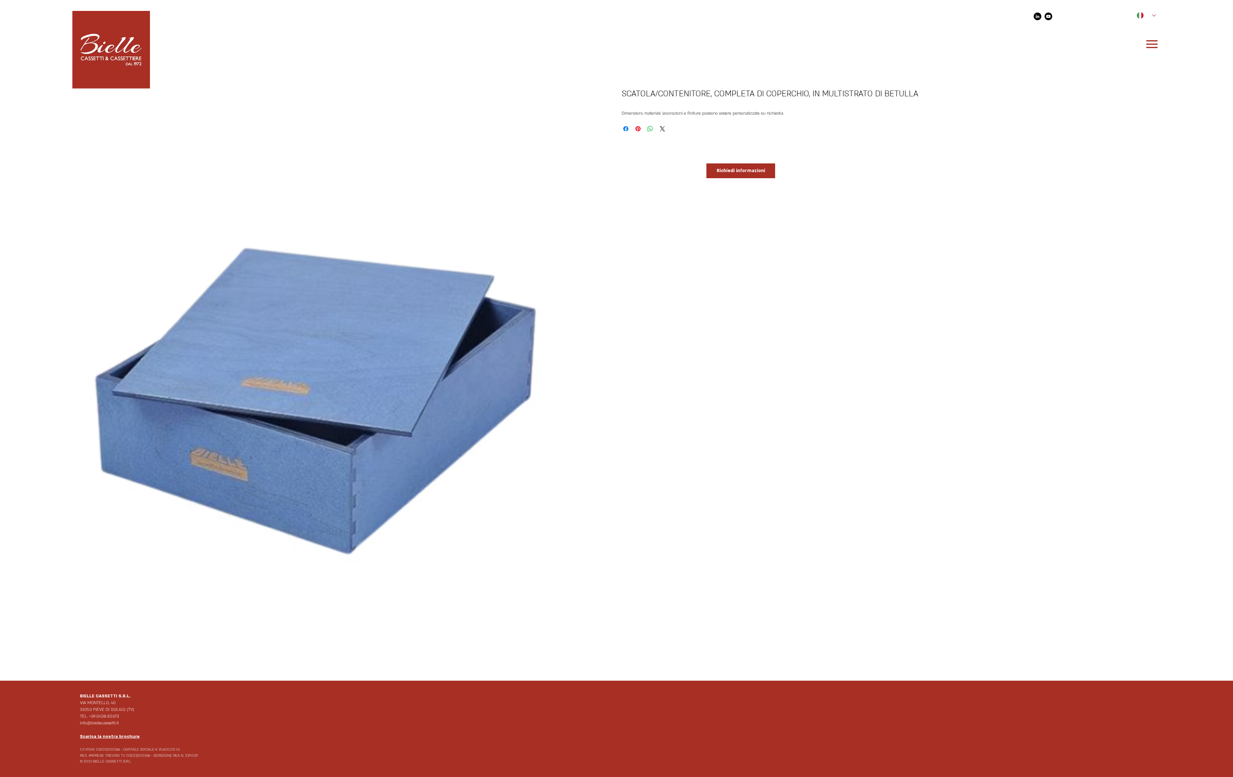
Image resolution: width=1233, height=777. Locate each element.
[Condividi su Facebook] (626, 129)
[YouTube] (1048, 16)
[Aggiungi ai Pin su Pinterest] (638, 129)
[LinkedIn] (1037, 16)
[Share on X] (662, 129)
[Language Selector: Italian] (1143, 15)
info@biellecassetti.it (99, 723)
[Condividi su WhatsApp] (650, 129)
